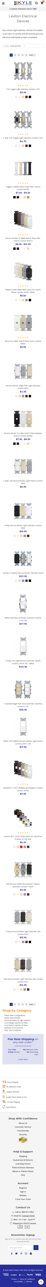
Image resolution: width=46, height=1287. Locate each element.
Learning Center (23, 1163)
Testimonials (23, 1130)
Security (23, 1134)
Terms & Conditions (27, 1279)
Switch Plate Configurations (14, 1015)
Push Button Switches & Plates (16, 1025)
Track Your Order (23, 1199)
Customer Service (23, 1127)
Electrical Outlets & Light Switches (17, 1020)
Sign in (23, 1191)
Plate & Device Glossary (23, 1167)
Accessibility (18, 1281)
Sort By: (6, 46)
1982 (34, 9)
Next (31, 55)
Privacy (14, 1279)
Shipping (23, 1156)
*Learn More (23, 1059)
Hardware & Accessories (13, 1028)
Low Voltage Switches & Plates (16, 1023)
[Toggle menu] (3, 3)
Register (23, 1188)
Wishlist (23, 1195)
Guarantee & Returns (23, 1160)
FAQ (23, 1175)
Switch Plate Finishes (12, 1018)
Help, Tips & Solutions (12, 1030)
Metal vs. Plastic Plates (23, 1171)
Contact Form (28, 1215)
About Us (23, 1123)
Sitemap (29, 1281)
